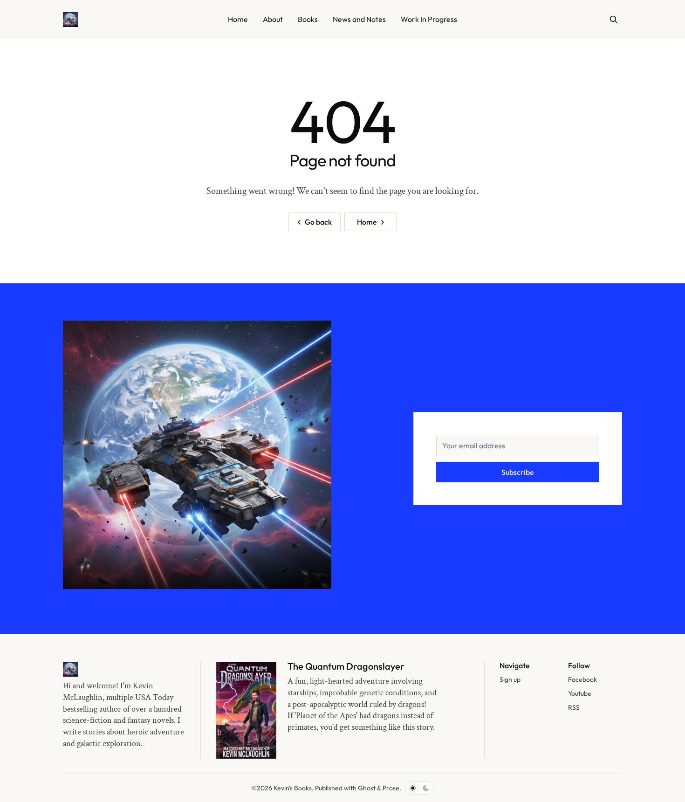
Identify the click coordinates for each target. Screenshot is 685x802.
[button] (510, 680)
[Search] (613, 19)
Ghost (367, 788)
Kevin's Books (293, 788)
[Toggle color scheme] (419, 788)
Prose (391, 788)
